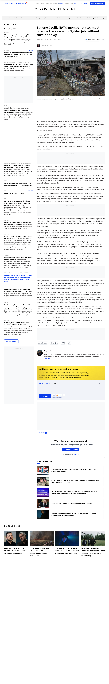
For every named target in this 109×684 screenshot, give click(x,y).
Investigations (70, 18)
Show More (11, 341)
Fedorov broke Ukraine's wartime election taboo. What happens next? (14, 550)
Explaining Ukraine (93, 18)
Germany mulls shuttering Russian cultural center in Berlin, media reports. (17, 325)
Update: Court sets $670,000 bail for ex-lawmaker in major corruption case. (18, 167)
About (37, 3)
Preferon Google (94, 39)
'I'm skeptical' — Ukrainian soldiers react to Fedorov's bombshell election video (67, 550)
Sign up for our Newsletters (15, 3)
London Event (69, 3)
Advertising (53, 3)
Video (53, 18)
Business (24, 18)
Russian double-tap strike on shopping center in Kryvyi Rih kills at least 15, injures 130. (18, 67)
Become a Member (97, 3)
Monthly (45, 383)
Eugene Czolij (47, 45)
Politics (16, 18)
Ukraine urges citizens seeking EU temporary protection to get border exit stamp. (18, 37)
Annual (54, 383)
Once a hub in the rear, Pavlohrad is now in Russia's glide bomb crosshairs (39, 552)
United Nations (42, 343)
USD (99, 383)
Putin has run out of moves (14, 193)
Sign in (76, 454)
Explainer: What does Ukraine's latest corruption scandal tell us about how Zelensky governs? (18, 54)
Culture (59, 18)
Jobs (47, 3)
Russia (32, 18)
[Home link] (54, 9)
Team (42, 3)
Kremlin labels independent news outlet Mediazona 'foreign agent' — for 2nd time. (17, 110)
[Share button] (103, 39)
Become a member (71, 449)
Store (61, 3)
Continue (44, 396)
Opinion (46, 18)
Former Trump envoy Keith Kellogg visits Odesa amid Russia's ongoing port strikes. (17, 203)
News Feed (10, 24)
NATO (63, 343)
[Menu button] (5, 18)
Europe (38, 18)
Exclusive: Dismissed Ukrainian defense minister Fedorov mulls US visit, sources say (93, 552)
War (10, 18)
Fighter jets (54, 343)
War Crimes (81, 18)
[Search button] (103, 18)
